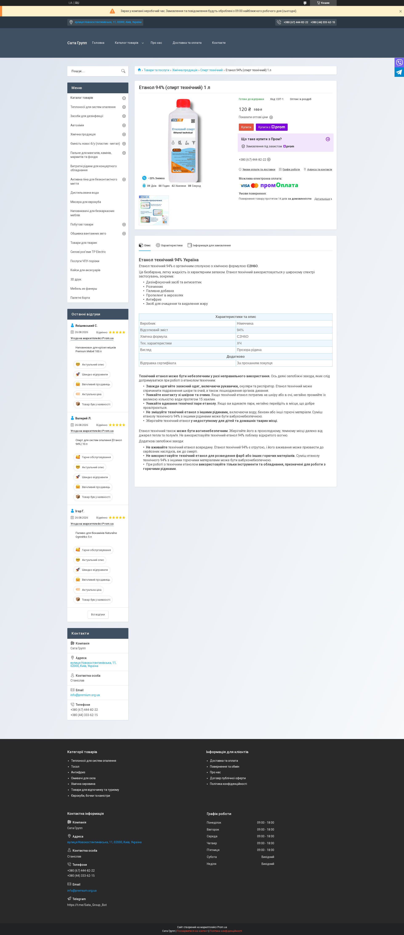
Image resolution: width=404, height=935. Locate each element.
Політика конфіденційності (228, 784)
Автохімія (77, 125)
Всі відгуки (98, 614)
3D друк (75, 279)
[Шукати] (123, 71)
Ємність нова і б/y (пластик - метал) (95, 143)
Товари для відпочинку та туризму (95, 789)
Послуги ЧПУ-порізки (84, 261)
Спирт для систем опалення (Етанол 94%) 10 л (99, 442)
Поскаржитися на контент (192, 931)
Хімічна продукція (184, 70)
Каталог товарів (126, 42)
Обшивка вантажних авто (88, 233)
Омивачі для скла (83, 778)
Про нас (156, 42)
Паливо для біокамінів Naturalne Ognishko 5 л (96, 534)
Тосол (75, 766)
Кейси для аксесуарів (85, 270)
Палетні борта (80, 297)
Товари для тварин (83, 242)
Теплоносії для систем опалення (93, 107)
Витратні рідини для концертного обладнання (93, 168)
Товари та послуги (156, 70)
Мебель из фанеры (83, 288)
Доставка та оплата (187, 42)
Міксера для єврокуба (85, 202)
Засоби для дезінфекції (86, 116)
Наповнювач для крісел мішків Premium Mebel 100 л (96, 349)
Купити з (264, 127)
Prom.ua (222, 927)
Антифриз (78, 772)
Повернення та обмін (224, 766)
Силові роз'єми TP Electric (88, 251)
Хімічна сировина (83, 784)
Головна (98, 42)
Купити (246, 127)
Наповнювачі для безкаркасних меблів (92, 213)
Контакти (219, 42)
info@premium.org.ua (85, 695)
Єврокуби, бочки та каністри (90, 795)
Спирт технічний (211, 70)
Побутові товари (81, 224)
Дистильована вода (84, 192)
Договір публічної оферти (228, 778)
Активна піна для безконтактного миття (93, 181)
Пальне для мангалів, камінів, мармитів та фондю (91, 155)
